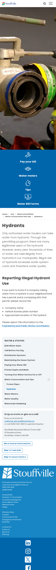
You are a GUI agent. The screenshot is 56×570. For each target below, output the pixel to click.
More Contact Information (17, 443)
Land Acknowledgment (11, 500)
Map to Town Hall (12, 450)
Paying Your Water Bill (15, 365)
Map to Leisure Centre (15, 457)
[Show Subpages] (48, 379)
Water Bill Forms (28, 204)
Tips (28, 189)
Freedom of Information (12, 497)
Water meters (28, 175)
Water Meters (11, 394)
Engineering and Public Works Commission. (26, 325)
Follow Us (6, 530)
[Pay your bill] (28, 155)
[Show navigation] (51, 3)
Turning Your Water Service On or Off (22, 374)
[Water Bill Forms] (28, 197)
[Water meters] (28, 169)
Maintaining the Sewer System (19, 360)
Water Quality (11, 399)
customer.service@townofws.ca (19, 421)
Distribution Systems (15, 355)
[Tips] (28, 183)
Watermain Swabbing (15, 403)
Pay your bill (28, 161)
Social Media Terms (10, 502)
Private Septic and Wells (16, 370)
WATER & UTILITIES (14, 340)
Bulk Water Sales (12, 346)
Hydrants (11, 389)
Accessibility (7, 495)
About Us (5, 532)
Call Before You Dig (14, 350)
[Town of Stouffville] (9, 3)
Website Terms (8, 505)
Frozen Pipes (13, 384)
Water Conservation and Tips (19, 379)
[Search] (44, 3)
